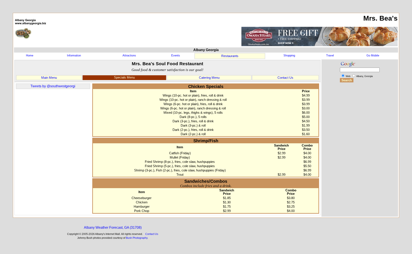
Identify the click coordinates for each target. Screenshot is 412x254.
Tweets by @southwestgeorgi (52, 86)
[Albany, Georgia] (30, 41)
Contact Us (285, 77)
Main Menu (49, 77)
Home (29, 55)
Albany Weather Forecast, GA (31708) (113, 227)
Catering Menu (209, 77)
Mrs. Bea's (380, 18)
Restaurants (229, 56)
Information (74, 55)
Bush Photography (136, 237)
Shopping (289, 55)
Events (175, 55)
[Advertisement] (360, 151)
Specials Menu (124, 77)
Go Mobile (373, 55)
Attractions (129, 55)
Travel (330, 55)
